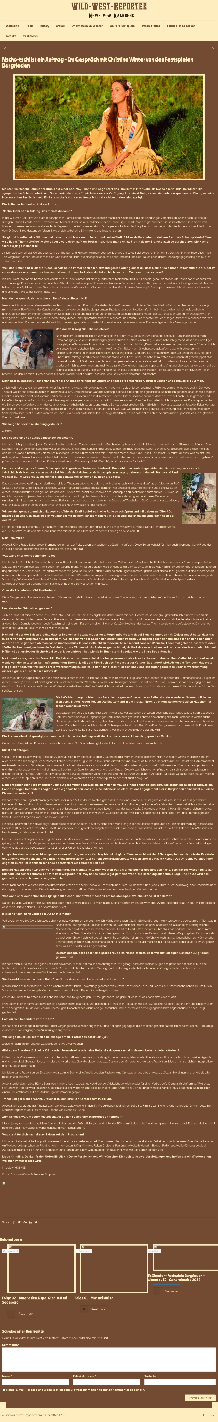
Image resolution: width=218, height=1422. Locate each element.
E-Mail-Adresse (84, 1376)
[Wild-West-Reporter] (109, 10)
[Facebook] (203, 1415)
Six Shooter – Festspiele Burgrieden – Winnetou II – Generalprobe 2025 (176, 1277)
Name (7, 1376)
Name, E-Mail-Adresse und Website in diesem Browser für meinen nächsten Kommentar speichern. (75, 1389)
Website (150, 1376)
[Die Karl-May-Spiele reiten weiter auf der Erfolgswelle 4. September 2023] (3, 1408)
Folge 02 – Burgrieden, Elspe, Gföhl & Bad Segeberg (34, 1300)
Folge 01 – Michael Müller (94, 1298)
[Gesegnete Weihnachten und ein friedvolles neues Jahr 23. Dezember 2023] (215, 1408)
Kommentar (11, 1344)
